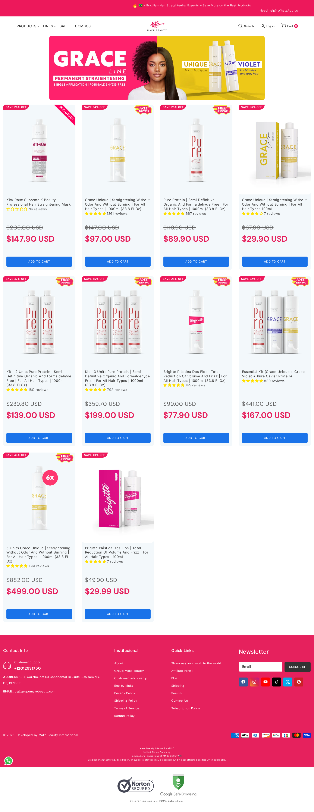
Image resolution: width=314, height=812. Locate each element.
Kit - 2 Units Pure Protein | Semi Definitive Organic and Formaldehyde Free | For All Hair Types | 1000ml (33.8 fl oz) (38, 378)
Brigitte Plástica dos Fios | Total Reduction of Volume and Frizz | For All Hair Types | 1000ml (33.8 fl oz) (195, 376)
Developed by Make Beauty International (47, 735)
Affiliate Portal (182, 670)
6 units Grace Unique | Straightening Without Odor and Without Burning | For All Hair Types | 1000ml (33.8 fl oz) (38, 554)
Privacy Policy (124, 693)
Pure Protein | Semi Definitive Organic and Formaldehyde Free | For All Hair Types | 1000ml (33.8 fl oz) (195, 204)
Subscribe (297, 667)
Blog (174, 678)
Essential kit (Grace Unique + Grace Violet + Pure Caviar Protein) (273, 373)
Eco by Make (123, 685)
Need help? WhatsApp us (279, 10)
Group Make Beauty (129, 670)
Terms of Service (126, 708)
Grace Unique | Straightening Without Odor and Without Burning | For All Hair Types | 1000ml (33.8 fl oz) (117, 204)
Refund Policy (124, 715)
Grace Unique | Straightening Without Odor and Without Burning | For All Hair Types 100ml (274, 204)
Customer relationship (130, 678)
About (118, 663)
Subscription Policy (185, 708)
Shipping (177, 685)
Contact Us (179, 700)
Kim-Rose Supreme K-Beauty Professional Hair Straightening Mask (38, 202)
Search (176, 693)
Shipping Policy (125, 700)
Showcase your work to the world (196, 663)
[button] (26, 26)
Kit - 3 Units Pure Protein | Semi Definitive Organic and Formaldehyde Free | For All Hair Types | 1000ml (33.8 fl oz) (117, 378)
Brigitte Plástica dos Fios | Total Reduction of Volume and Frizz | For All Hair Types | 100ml (116, 552)
